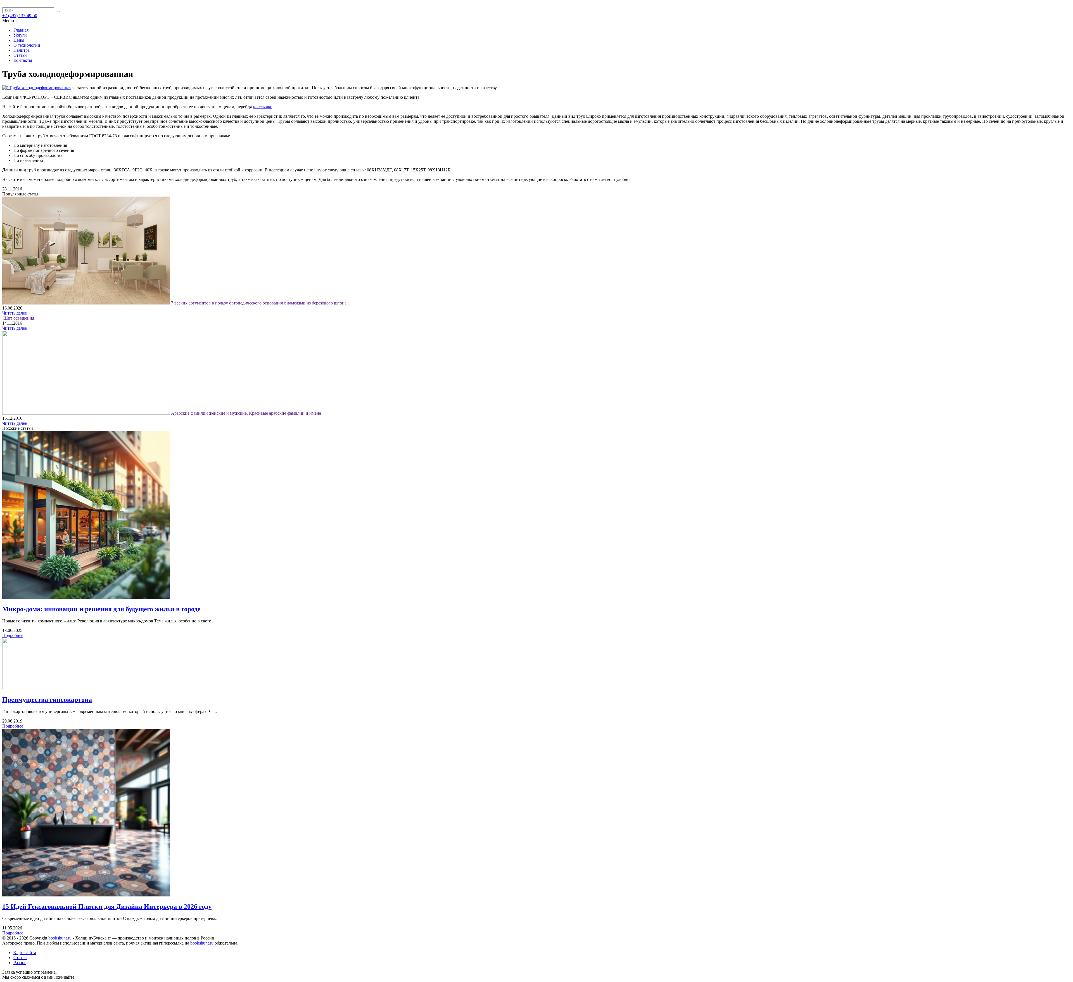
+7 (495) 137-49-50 (19, 15)
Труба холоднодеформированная (40, 87)
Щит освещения (18, 318)
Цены (18, 40)
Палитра (21, 50)
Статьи (20, 55)
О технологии (26, 45)
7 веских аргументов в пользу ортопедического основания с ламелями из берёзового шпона (258, 303)
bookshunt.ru (60, 938)
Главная (21, 30)
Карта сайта (24, 952)
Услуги (20, 35)
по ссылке (262, 106)
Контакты (22, 60)
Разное (19, 962)
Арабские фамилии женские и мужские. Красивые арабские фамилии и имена (246, 413)
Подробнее (12, 635)
